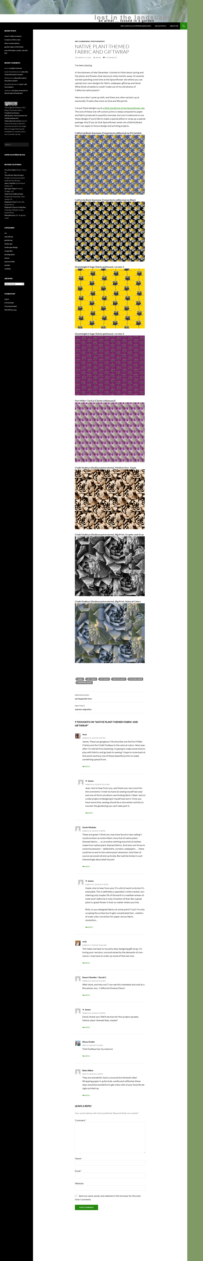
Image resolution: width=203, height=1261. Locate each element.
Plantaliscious (9, 215)
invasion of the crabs (12, 40)
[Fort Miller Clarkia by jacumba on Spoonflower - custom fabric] (110, 432)
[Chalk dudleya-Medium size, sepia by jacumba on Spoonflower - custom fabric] (110, 499)
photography (98, 41)
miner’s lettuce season (13, 36)
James (98, 57)
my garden (8, 251)
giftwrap (104, 679)
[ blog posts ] (160, 26)
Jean (84, 734)
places (6, 258)
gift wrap (91, 679)
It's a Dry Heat (9, 170)
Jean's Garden (9, 183)
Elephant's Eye (10, 202)
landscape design (11, 247)
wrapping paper (84, 683)
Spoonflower (135, 679)
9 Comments (111, 57)
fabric (80, 679)
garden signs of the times (13, 47)
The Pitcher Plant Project (14, 175)
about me (174, 26)
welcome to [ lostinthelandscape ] (136, 26)
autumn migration (83, 708)
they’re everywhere (11, 43)
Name (78, 1158)
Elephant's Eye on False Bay (15, 207)
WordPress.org (10, 310)
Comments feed (10, 306)
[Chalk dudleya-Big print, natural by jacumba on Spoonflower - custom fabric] (110, 632)
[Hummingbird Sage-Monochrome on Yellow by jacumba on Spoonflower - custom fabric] (110, 298)
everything (8, 237)
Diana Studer (88, 1041)
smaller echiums (15, 68)
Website (79, 1183)
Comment (80, 1120)
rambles (7, 269)
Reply (87, 766)
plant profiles (9, 261)
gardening (84, 41)
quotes (7, 265)
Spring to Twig (9, 188)
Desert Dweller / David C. (94, 977)
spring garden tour (83, 697)
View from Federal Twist (13, 194)
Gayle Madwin (89, 827)
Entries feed (9, 303)
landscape (8, 244)
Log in (6, 299)
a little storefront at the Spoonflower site (123, 108)
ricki (84, 941)
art (76, 41)
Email (78, 1170)
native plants (119, 679)
